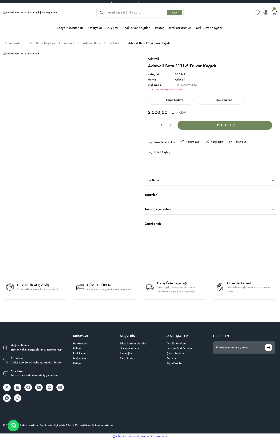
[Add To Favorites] (162, 142)
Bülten (77, 348)
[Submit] (268, 347)
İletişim (77, 363)
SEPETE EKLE (223, 125)
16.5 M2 (180, 74)
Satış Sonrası (127, 358)
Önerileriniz (153, 223)
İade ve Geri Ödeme (179, 348)
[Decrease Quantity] (151, 125)
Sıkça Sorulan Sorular (133, 343)
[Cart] (274, 13)
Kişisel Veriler (174, 363)
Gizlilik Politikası (176, 343)
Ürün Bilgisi (152, 180)
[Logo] (30, 12)
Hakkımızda (80, 343)
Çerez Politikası (175, 353)
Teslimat (171, 358)
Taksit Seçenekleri (158, 209)
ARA (174, 12)
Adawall (180, 79)
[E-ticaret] (139, 436)
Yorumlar (151, 195)
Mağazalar (79, 358)
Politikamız (79, 353)
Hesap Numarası (130, 348)
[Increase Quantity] (171, 125)
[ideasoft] (120, 436)
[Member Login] (266, 13)
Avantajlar (126, 353)
